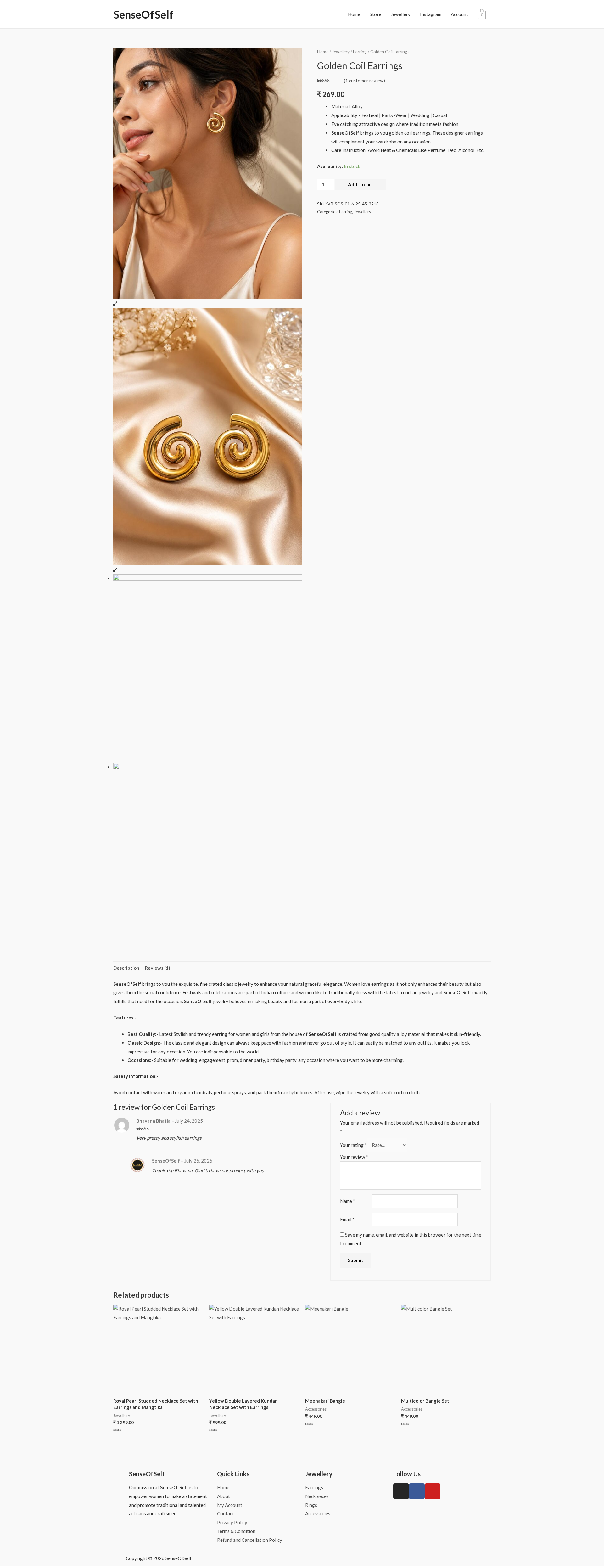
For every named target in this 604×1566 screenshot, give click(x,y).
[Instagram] (401, 1491)
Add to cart (360, 184)
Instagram (430, 14)
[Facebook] (417, 1491)
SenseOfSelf (143, 14)
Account (459, 14)
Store (375, 14)
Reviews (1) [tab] (157, 968)
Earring (360, 51)
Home (354, 14)
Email (347, 1219)
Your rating (353, 1145)
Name (347, 1201)
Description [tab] (126, 968)
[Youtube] (432, 1491)
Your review (354, 1157)
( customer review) (364, 80)
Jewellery (401, 14)
